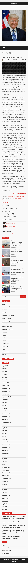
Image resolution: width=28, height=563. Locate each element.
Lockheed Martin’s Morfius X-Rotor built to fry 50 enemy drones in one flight (6, 262)
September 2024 (6, 422)
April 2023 (4, 461)
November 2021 (6, 495)
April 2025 (4, 411)
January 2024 (5, 442)
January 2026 (5, 385)
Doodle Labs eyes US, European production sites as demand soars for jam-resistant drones (6, 271)
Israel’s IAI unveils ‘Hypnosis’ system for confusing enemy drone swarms (6, 253)
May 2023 (4, 459)
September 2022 (6, 478)
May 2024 (4, 433)
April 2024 (4, 436)
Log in (3, 545)
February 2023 (6, 467)
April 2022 (4, 492)
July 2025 (4, 402)
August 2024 (5, 425)
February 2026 (6, 382)
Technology (5, 346)
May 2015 (4, 509)
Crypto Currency (6, 318)
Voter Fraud (5, 355)
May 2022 (4, 490)
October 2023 (5, 450)
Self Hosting (5, 343)
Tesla (3, 349)
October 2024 (5, 419)
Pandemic (4, 332)
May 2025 (4, 408)
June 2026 (4, 371)
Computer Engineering (8, 315)
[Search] (24, 48)
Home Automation (7, 326)
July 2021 (4, 504)
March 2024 (5, 439)
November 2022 (6, 473)
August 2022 (5, 481)
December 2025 (6, 388)
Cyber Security (6, 321)
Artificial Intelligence (7, 307)
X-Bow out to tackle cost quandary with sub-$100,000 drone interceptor (6, 280)
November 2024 (6, 416)
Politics (4, 335)
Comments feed (6, 550)
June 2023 (4, 456)
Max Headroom (7, 59)
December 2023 (6, 444)
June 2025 (4, 405)
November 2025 (6, 391)
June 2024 (4, 430)
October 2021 (5, 498)
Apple (3, 304)
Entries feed (5, 548)
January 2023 (5, 470)
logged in (11, 234)
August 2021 (5, 501)
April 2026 (4, 377)
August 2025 (5, 399)
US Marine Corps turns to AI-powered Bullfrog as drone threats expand (6, 289)
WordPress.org (6, 553)
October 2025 (5, 394)
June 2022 (4, 487)
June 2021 (4, 506)
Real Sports (5, 340)
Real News (4, 338)
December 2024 (6, 413)
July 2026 (4, 368)
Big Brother (5, 309)
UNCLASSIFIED (6, 352)
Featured (4, 324)
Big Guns (4, 312)
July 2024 (4, 428)
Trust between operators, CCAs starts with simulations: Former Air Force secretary (6, 244)
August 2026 (5, 366)
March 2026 (5, 380)
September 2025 (6, 397)
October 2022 (5, 475)
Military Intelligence (7, 329)
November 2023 (6, 447)
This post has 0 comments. (19, 193)
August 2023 (5, 453)
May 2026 (4, 374)
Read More (5, 202)
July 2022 (4, 484)
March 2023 (5, 464)
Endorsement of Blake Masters (15, 196)
